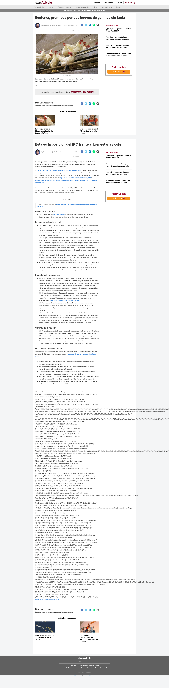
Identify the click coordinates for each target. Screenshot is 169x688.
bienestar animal (59, 215)
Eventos (51, 7)
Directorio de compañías (81, 7)
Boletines (118, 7)
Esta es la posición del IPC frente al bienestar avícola (89, 131)
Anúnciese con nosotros (71, 668)
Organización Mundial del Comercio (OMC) (65, 300)
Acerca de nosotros (94, 665)
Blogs (95, 7)
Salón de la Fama (106, 7)
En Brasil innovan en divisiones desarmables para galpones (117, 46)
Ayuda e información (87, 668)
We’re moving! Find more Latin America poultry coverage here (84, 10)
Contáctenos (83, 665)
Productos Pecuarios (64, 7)
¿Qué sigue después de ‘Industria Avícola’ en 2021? (118, 30)
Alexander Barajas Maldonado (52, 25)
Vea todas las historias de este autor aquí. (48, 599)
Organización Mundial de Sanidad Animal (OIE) (75, 178)
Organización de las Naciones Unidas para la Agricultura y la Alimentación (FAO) (62, 180)
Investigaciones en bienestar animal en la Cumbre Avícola (44, 131)
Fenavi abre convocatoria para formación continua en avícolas (118, 38)
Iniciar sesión (108, 3)
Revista (120, 3)
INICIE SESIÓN (88, 92)
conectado (52, 106)
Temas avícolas (39, 7)
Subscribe (117, 71)
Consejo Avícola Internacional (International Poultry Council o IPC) (60, 170)
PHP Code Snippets (77, 676)
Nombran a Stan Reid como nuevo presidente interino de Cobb (118, 55)
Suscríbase (74, 665)
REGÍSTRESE (76, 92)
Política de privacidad (101, 668)
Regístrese (97, 3)
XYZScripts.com (92, 676)
